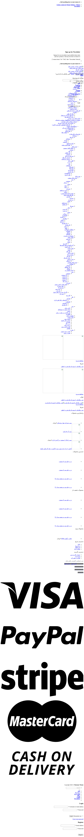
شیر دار (58, 290)
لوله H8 (71, 167)
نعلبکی (68, 328)
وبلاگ (78, 88)
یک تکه (62, 221)
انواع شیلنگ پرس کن (68, 128)
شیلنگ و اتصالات (72, 107)
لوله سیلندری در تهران (74, 118)
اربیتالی (68, 261)
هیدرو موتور (70, 259)
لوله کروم (71, 170)
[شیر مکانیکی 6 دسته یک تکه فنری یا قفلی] (64, 403)
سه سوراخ (61, 287)
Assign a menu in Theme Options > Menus (68, 5)
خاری (65, 140)
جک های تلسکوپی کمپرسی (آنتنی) (61, 125)
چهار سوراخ (60, 286)
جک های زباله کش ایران (60, 300)
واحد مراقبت (73, 109)
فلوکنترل (64, 215)
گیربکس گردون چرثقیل (67, 115)
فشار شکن (71, 237)
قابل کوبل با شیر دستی (61, 284)
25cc (65, 186)
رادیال (65, 182)
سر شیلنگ (67, 267)
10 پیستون (64, 275)
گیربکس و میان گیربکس (73, 110)
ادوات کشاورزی (69, 270)
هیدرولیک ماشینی (72, 262)
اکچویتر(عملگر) (73, 93)
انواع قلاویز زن (70, 129)
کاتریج (62, 217)
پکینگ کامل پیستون (68, 148)
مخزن (72, 330)
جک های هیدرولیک (69, 195)
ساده (69, 201)
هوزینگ (68, 251)
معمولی (68, 154)
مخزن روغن (67, 333)
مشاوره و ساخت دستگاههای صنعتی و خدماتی (67, 120)
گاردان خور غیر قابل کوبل (60, 292)
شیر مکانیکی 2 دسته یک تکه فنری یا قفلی (72, 366)
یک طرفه (64, 223)
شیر (72, 306)
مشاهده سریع (79, 360)
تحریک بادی (70, 104)
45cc (65, 187)
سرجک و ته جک (69, 156)
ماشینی (75, 88)
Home (72, 74)
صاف (65, 192)
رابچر (65, 226)
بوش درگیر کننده (65, 320)
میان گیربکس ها (69, 117)
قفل (66, 228)
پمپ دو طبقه (63, 190)
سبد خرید (77, 556)
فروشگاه (77, 547)
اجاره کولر (74, 563)
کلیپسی (65, 142)
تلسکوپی (68, 301)
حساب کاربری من (75, 555)
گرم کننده (67, 247)
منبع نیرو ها (70, 254)
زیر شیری (71, 200)
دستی (72, 106)
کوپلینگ (68, 234)
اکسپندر (74, 561)
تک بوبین (64, 209)
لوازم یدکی (71, 253)
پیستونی (68, 181)
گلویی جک (71, 161)
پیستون (72, 150)
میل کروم (71, 171)
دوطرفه (65, 303)
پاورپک (68, 256)
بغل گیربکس (70, 114)
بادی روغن (67, 308)
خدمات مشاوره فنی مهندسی (69, 121)
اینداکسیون (67, 173)
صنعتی (75, 87)
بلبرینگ (78, 85)
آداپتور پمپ (67, 319)
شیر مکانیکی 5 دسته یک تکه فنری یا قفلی (72, 400)
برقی (72, 103)
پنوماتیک (78, 90)
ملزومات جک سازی (74, 134)
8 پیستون (64, 278)
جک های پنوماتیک (72, 95)
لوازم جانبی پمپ (65, 327)
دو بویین (65, 211)
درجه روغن (67, 325)
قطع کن (68, 314)
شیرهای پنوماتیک (72, 101)
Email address (79, 825)
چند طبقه (64, 203)
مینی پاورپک (67, 258)
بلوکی (62, 220)
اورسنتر (68, 239)
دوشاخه (68, 139)
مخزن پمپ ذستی (65, 331)
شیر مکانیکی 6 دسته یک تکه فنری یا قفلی (72, 410)
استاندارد (71, 96)
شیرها (72, 206)
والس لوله (68, 561)
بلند (69, 151)
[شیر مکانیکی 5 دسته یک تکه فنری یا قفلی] (63, 392)
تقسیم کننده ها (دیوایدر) (67, 193)
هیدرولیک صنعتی (72, 178)
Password (80, 810)
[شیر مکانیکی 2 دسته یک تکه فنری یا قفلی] (63, 359)
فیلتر (69, 250)
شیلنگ (68, 232)
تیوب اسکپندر (79, 561)
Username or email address (75, 806)
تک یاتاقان (67, 153)
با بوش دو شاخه (66, 159)
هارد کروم (67, 175)
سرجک (72, 137)
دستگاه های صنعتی (71, 126)
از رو (69, 162)
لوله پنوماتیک (70, 143)
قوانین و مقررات (75, 558)
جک (73, 297)
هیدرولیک (67, 131)
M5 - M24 (64, 132)
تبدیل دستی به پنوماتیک (64, 309)
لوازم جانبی (70, 248)
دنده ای (68, 189)
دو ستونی (71, 98)
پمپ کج (65, 281)
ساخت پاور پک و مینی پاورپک (66, 123)
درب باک (68, 323)
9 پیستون (64, 280)
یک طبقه (64, 204)
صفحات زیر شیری (69, 236)
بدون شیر (57, 289)
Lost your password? (78, 819)
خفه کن (68, 322)
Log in (71, 816)
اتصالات (68, 231)
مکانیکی (65, 218)
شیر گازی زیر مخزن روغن (63, 312)
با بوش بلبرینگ (66, 157)
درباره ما (77, 546)
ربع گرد (65, 214)
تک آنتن (68, 196)
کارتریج (65, 243)
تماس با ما (77, 86)
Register (81, 834)
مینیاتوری (71, 99)
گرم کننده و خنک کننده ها (67, 245)
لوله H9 (71, 168)
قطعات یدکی (70, 316)
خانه (79, 544)
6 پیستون (64, 276)
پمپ (72, 179)
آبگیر (75, 92)
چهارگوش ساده (66, 145)
